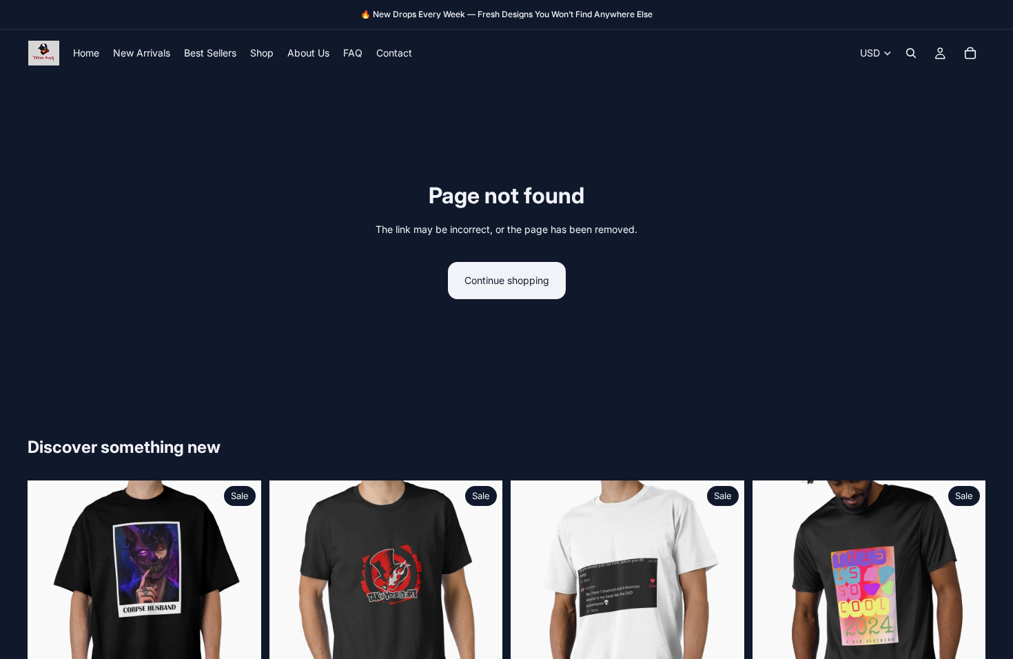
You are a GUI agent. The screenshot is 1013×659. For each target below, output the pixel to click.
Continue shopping (506, 280)
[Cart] (970, 53)
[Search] (911, 53)
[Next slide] (240, 597)
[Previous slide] (48, 597)
